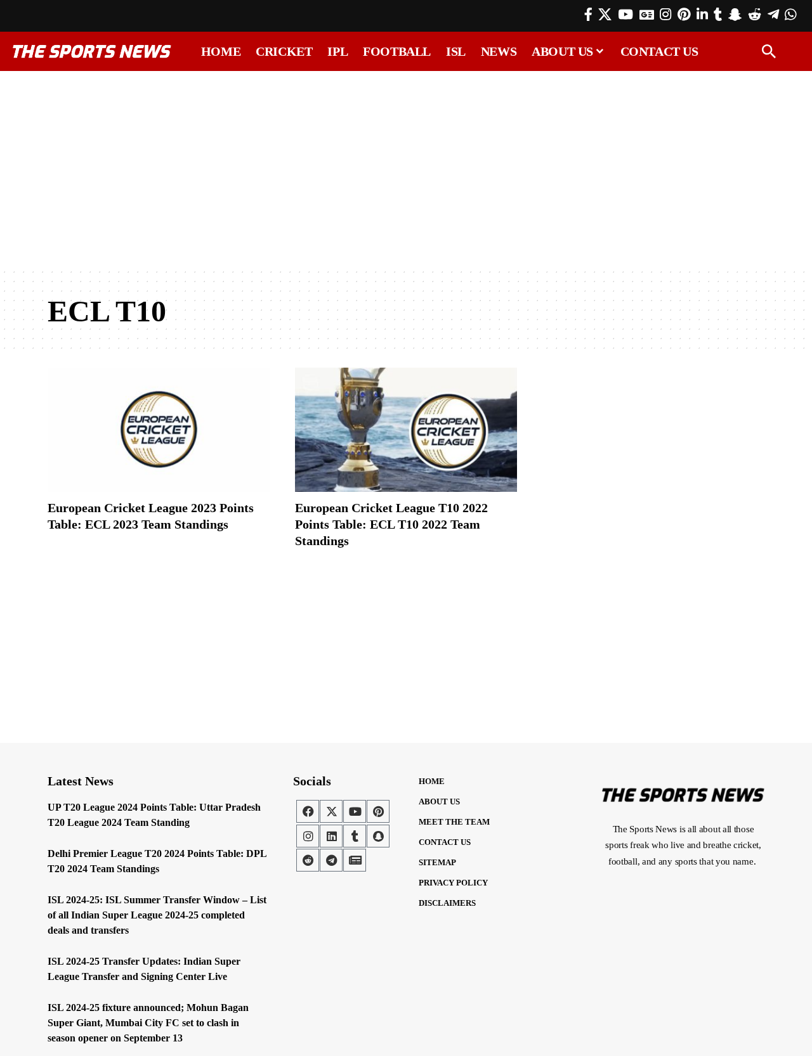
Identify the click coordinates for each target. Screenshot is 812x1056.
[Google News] (646, 14)
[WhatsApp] (790, 14)
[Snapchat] (378, 836)
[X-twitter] (331, 811)
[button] (769, 51)
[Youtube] (354, 811)
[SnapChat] (735, 14)
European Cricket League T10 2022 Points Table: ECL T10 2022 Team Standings (391, 524)
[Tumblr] (717, 14)
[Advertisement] (406, 169)
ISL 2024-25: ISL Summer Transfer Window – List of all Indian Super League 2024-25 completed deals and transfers (157, 915)
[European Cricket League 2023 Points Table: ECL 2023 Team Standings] (159, 430)
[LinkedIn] (702, 14)
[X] (605, 14)
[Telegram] (773, 14)
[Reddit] (754, 14)
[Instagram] (665, 14)
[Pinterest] (683, 14)
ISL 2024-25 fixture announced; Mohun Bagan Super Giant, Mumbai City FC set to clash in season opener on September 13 (148, 1022)
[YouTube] (625, 14)
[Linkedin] (331, 836)
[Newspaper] (354, 860)
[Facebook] (588, 14)
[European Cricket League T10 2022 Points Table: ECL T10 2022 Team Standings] (406, 430)
